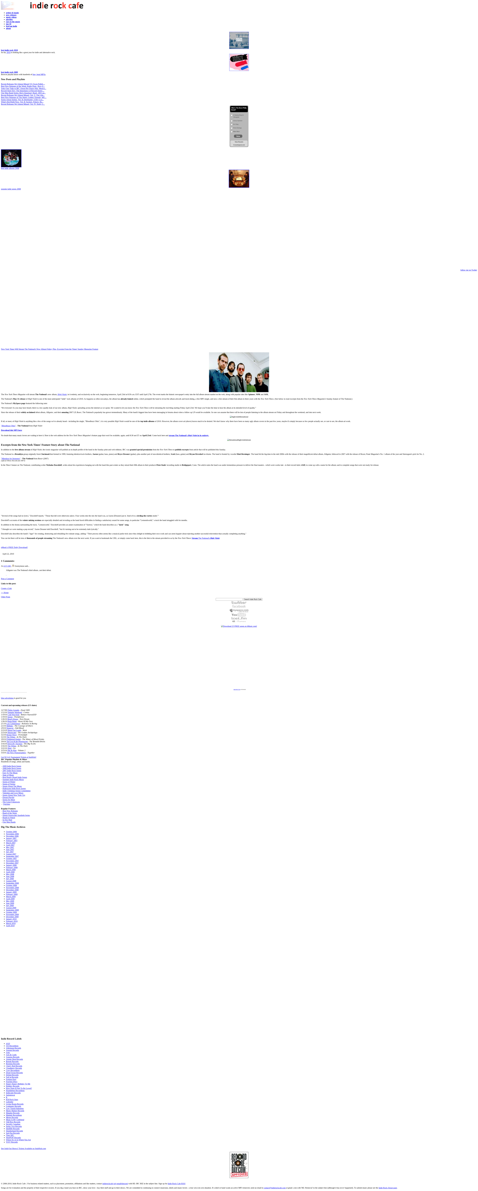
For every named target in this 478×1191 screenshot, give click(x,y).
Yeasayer (9, 728)
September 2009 (12, 910)
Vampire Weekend (14, 712)
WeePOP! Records (13, 1138)
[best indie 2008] (239, 187)
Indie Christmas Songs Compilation (16, 791)
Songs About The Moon (12, 786)
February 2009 (12, 894)
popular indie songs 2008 (11, 189)
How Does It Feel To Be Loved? (19, 1088)
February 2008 (12, 867)
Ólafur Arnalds (13, 710)
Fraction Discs (11, 1082)
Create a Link (6, 588)
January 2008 (11, 865)
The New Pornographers (16, 753)
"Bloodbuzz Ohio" (8, 426)
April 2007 (10, 845)
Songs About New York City (14, 795)
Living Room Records (15, 1104)
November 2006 (12, 834)
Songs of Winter (9, 782)
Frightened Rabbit (13, 739)
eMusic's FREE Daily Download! (14, 547)
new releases (11, 15)
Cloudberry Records (14, 1068)
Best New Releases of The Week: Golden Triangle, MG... (23, 97)
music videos (11, 17)
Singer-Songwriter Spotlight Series (16, 815)
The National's (205, 538)
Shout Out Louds (14, 730)
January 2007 (11, 838)
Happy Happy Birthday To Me (18, 1084)
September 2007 (12, 856)
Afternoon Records (13, 1048)
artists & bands (12, 13)
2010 (9, 52)
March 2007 (11, 843)
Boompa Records (13, 1064)
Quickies (6, 804)
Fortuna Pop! (11, 1079)
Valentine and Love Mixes (13, 793)
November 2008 (12, 888)
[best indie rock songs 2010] (239, 48)
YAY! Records (12, 1142)
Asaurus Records (12, 1057)
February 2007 (12, 841)
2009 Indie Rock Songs (12, 766)
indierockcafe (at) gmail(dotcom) (115, 1184)
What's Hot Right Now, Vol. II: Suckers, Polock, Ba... (22, 102)
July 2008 (10, 879)
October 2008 (11, 885)
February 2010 (12, 921)
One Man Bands (9, 822)
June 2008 (10, 876)
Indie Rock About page (388, 1188)
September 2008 (12, 883)
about (8, 28)
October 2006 (11, 832)
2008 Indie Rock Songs (12, 768)
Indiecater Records (13, 1093)
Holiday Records (12, 1086)
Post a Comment (7, 579)
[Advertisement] (239, 229)
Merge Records (12, 1117)
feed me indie (11, 26)
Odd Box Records (13, 1122)
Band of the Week (10, 813)
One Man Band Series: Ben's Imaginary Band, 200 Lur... (23, 93)
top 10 (8, 24)
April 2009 (10, 899)
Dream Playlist (8, 797)
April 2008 (10, 872)
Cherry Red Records (14, 1066)
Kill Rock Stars (12, 1099)
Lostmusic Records (13, 1106)
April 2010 (10, 926)
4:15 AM (7, 566)
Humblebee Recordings (15, 1091)
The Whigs (10, 737)
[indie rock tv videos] (239, 616)
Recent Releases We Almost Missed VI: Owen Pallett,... (23, 84)
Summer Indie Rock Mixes (13, 779)
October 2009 (11, 912)
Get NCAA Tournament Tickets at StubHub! (18, 757)
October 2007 (11, 858)
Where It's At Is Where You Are (18, 1140)
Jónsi (9, 748)
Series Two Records (14, 1126)
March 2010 (11, 923)
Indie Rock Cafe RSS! (176, 1184)
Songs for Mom (9, 800)
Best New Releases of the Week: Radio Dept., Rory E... (23, 86)
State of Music (8, 775)
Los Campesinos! (13, 724)
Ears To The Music (10, 773)
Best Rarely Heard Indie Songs (15, 777)
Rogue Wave (11, 735)
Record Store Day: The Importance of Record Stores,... (22, 91)
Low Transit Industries (15, 1108)
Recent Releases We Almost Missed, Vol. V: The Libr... (23, 95)
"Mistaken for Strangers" (11, 459)
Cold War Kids (13, 715)
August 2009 (11, 908)
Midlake (9, 726)
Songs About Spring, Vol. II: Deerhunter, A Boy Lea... (22, 100)
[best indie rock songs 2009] (239, 70)
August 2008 (11, 881)
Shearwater (11, 732)
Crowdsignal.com (239, 145)
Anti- (8, 1052)
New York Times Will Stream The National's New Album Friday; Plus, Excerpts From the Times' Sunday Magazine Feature (49, 349)
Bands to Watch (9, 818)
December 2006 (12, 836)
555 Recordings (12, 1046)
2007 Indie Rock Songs (12, 771)
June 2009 (10, 903)
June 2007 (10, 850)
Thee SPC (10, 1135)
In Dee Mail (7, 820)
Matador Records (13, 1113)
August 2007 (11, 854)
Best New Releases (10, 811)
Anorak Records (12, 1050)
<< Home (5, 593)
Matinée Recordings (14, 1115)
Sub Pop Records (13, 1133)
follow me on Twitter (468, 270)
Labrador (9, 1102)
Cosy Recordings (13, 1070)
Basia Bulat (12, 721)
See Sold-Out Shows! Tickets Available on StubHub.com (23, 1148)
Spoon (10, 717)
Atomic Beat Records (14, 1059)
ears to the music (13, 22)
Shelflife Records (13, 1129)
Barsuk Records (12, 1061)
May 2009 (10, 901)
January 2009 (11, 892)
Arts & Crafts (11, 1055)
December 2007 (12, 863)
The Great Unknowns (11, 802)
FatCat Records (12, 1077)
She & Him (11, 750)
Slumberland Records (14, 1131)
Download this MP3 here (11, 430)
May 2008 (10, 874)
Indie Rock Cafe (237, 689)
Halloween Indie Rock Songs (14, 788)
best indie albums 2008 (10, 168)
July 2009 (10, 905)
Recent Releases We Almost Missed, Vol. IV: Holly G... (23, 104)
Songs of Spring (9, 784)
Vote (238, 136)
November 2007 (12, 861)
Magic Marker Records (15, 1111)
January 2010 (11, 919)
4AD (8, 1044)
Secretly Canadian (13, 1124)
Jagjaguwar (10, 1095)
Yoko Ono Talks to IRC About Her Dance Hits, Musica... (23, 88)
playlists (9, 19)
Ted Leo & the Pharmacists (17, 741)
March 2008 (11, 870)
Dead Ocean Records (14, 1073)
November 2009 (12, 914)
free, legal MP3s (39, 74)
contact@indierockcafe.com (275, 1188)
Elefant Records (12, 1075)
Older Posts (5, 597)
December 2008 (12, 890)
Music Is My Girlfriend (15, 1120)
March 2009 (11, 897)
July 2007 (10, 852)
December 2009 (12, 917)
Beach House (12, 719)
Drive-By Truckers (14, 744)
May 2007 (10, 847)
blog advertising (7, 698)
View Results (239, 142)
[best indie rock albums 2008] (11, 167)
